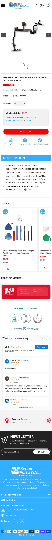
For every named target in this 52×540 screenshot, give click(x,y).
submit (41, 452)
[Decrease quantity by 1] (15, 103)
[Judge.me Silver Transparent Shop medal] (26, 318)
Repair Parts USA (10, 90)
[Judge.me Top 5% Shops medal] (37, 318)
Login (28, 120)
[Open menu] (3, 5)
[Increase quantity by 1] (24, 103)
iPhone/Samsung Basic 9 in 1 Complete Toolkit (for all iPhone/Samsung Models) (19, 253)
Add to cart (26, 131)
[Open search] (36, 5)
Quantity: (7, 103)
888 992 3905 (12, 515)
